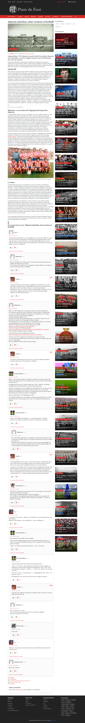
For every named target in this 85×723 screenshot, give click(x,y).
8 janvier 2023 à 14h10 (13, 515)
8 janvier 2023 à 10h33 (14, 459)
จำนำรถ (12, 683)
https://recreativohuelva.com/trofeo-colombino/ (22, 326)
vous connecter (19, 689)
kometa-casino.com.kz (16, 682)
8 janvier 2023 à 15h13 (14, 608)
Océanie (45, 706)
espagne (72, 704)
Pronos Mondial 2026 (66, 16)
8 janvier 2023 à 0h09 (13, 235)
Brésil (63, 706)
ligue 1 (67, 706)
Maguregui (58, 26)
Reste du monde (47, 708)
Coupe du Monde (65, 704)
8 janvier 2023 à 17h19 (16, 590)
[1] (39, 73)
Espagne (62, 23)
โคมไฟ (12, 677)
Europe (45, 705)
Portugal (72, 706)
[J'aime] (11, 248)
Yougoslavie (67, 715)
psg (73, 708)
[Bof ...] (8, 223)
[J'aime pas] (15, 248)
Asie (44, 703)
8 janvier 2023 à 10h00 (13, 377)
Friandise (40, 16)
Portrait (27, 16)
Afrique (45, 699)
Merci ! (13, 1)
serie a (63, 708)
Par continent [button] (11, 16)
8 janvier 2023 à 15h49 (13, 645)
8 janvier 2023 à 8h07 (14, 259)
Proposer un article (27, 1)
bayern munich (65, 710)
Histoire (20, 16)
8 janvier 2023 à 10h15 (14, 416)
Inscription (62, 1)
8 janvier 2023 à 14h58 (14, 536)
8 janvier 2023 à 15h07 (16, 561)
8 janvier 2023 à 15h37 (16, 629)
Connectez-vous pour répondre (16, 251)
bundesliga (68, 702)
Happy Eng (53, 720)
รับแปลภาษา (13, 679)
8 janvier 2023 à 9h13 (14, 282)
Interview (33, 16)
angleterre (68, 708)
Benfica (71, 710)
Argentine (73, 699)
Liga (74, 23)
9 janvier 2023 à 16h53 (14, 489)
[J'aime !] (8, 222)
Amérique (45, 701)
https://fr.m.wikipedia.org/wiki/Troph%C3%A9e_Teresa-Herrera (25, 334)
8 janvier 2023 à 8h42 (13, 308)
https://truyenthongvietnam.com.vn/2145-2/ (20, 680)
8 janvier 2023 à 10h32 (16, 435)
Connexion (72, 1)
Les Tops (47, 16)
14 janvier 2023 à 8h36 (13, 665)
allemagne (67, 699)
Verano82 (12, 53)
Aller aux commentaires (28, 53)
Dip (15, 511)
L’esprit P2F (19, 1)
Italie (63, 699)
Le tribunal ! (55, 16)
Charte (9, 1)
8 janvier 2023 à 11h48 (14, 357)
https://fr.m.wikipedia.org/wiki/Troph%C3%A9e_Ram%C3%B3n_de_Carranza (29, 329)
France (63, 702)
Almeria (57, 23)
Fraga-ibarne (68, 23)
